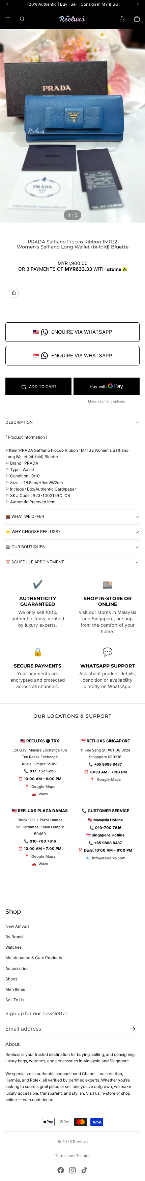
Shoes (11, 978)
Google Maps (43, 786)
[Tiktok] (84, 1170)
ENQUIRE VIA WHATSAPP (72, 332)
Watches (13, 947)
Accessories (16, 968)
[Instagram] (72, 1170)
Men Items (15, 989)
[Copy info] (14, 293)
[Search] (22, 18)
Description (19, 422)
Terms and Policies (72, 1155)
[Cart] (136, 18)
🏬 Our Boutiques (25, 546)
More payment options (106, 401)
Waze (43, 794)
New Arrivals (17, 926)
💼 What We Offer (24, 516)
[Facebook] (61, 1170)
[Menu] (8, 19)
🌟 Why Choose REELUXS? (32, 531)
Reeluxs (80, 1141)
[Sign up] (132, 1029)
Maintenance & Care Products (33, 957)
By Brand (14, 936)
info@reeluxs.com (108, 858)
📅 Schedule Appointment (34, 561)
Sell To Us (14, 999)
